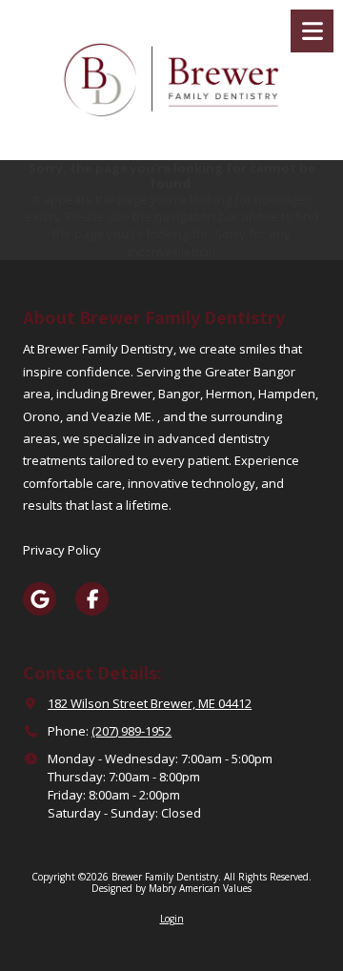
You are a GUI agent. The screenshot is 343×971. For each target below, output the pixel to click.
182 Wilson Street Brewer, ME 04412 (150, 703)
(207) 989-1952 (131, 730)
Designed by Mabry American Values (171, 888)
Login (172, 918)
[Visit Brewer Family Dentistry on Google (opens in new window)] (39, 599)
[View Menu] (312, 31)
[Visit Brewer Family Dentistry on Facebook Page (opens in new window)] (92, 599)
